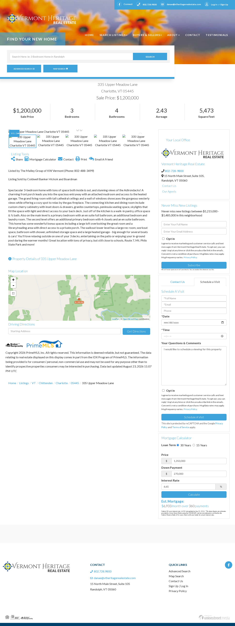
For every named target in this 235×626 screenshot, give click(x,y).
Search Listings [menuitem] (113, 34)
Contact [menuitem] (192, 34)
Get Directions (136, 331)
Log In (214, 4)
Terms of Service (180, 427)
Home (12, 383)
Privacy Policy (190, 257)
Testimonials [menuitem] (217, 34)
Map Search (59, 69)
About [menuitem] (172, 34)
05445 (75, 383)
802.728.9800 (150, 4)
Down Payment (171, 467)
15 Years (201, 445)
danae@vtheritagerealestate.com (184, 4)
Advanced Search (23, 69)
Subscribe (194, 265)
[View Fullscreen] (13, 293)
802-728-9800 (174, 171)
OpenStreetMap (130, 319)
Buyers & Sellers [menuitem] (146, 34)
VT (34, 383)
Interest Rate (170, 480)
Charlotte (62, 383)
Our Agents (169, 191)
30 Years (185, 445)
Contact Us (169, 185)
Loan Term (168, 445)
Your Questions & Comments (181, 343)
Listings (24, 383)
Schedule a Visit (210, 281)
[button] (150, 56)
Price (164, 454)
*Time (165, 330)
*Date (165, 316)
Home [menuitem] (89, 34)
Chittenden (46, 383)
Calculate (194, 494)
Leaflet (115, 319)
